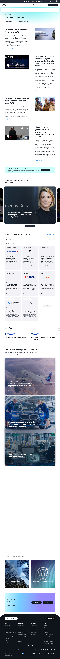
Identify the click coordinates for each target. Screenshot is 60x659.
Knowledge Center (47, 632)
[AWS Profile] (57, 1)
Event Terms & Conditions (49, 643)
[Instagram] (47, 649)
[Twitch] (49, 649)
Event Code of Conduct (48, 641)
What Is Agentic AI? (9, 630)
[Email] (54, 649)
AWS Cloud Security (9, 636)
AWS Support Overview (48, 634)
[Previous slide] (26, 226)
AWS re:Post (46, 630)
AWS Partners (20, 641)
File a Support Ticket (48, 627)
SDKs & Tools (33, 627)
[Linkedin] (45, 649)
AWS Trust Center (21, 630)
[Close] (52, 170)
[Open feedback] (59, 329)
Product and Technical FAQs (23, 636)
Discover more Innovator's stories (48, 354)
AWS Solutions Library (22, 632)
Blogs (6, 640)
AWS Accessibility (47, 636)
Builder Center (34, 625)
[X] (41, 649)
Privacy (6, 653)
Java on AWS (33, 634)
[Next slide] (33, 226)
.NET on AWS (33, 630)
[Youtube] (51, 649)
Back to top (29, 645)
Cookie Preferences (8, 655)
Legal (45, 639)
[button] (16, 5)
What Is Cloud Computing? (10, 627)
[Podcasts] (52, 649)
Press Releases (8, 642)
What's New (7, 638)
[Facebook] (43, 649)
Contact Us (46, 625)
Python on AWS (34, 632)
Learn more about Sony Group (11, 48)
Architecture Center (22, 634)
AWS (5, 14)
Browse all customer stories (49, 234)
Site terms (10, 653)
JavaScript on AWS (34, 639)
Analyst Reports (21, 639)
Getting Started (21, 625)
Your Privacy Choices (17, 653)
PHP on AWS (33, 636)
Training (19, 627)
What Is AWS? (7, 625)
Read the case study (39, 90)
